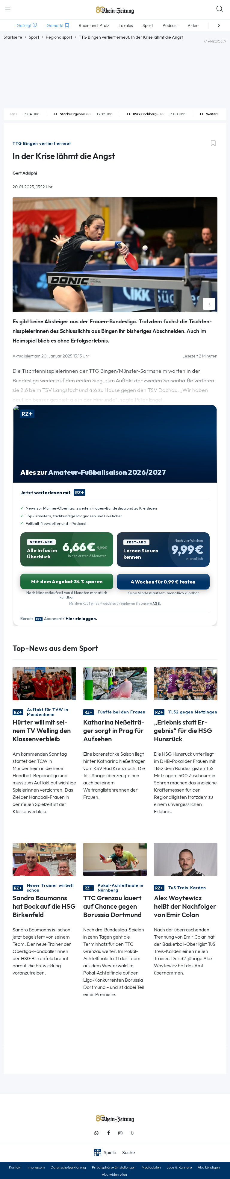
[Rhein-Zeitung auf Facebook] (108, 1133)
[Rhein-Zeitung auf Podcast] (132, 1133)
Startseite (13, 37)
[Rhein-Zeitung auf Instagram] (120, 1133)
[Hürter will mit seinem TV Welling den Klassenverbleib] (44, 683)
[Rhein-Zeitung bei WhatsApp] (96, 1133)
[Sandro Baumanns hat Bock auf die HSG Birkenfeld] (44, 859)
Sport (34, 37)
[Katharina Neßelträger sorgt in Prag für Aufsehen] (115, 683)
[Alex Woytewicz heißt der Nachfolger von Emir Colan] (185, 859)
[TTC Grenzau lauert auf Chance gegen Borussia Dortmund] (115, 859)
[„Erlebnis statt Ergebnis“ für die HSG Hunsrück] (185, 683)
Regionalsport (59, 37)
